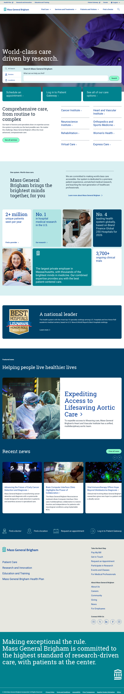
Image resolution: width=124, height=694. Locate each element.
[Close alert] (120, 2)
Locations (11, 87)
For (98, 615)
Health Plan (7, 9)
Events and (100, 577)
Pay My (96, 559)
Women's (103, 140)
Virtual (68, 151)
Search (114, 85)
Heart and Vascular (104, 119)
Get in (97, 564)
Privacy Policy (51, 690)
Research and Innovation (24, 9)
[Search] (118, 16)
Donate (105, 9)
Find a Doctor (108, 16)
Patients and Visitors (88, 16)
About (95, 593)
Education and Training (42, 9)
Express (101, 151)
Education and (16, 580)
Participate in (102, 572)
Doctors (10, 81)
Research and (17, 574)
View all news (113, 458)
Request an (102, 568)
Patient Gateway (93, 9)
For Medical (103, 581)
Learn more (44, 337)
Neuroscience (69, 130)
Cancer (70, 117)
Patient (9, 569)
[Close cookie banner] (113, 689)
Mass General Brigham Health (23, 586)
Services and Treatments (64, 16)
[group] (22, 494)
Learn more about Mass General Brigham (84, 202)
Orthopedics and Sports (103, 130)
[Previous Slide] (115, 464)
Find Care (45, 16)
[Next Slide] (119, 464)
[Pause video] (119, 66)
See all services (11, 147)
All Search (11, 75)
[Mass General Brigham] (16, 16)
